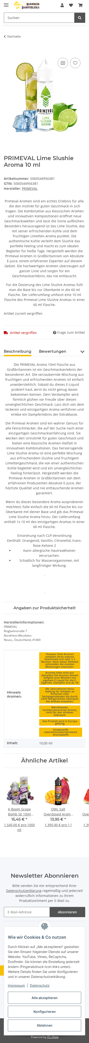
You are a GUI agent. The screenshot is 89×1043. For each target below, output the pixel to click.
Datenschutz (40, 985)
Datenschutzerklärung (24, 890)
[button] (62, 5)
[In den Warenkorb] (7, 51)
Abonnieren (67, 912)
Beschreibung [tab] (17, 351)
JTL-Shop (52, 1037)
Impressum (16, 985)
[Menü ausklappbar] (6, 3)
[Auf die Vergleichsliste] (63, 63)
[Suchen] (79, 18)
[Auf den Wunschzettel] (75, 63)
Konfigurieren (44, 1012)
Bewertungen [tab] (52, 351)
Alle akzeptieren (45, 998)
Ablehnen (44, 1025)
